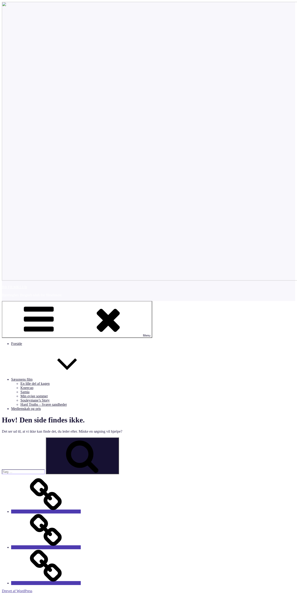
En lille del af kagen (35, 384)
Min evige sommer (34, 396)
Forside (16, 344)
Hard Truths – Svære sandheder (43, 404)
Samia (24, 392)
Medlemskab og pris (26, 409)
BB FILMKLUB (14, 287)
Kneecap (26, 388)
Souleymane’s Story (35, 400)
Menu (146, 335)
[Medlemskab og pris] (46, 583)
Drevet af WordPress (17, 591)
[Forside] (46, 511)
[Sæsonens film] (46, 547)
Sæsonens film (21, 379)
